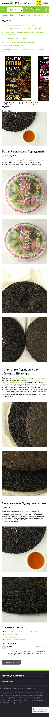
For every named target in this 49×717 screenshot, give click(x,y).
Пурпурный (6, 160)
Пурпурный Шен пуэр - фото (13, 46)
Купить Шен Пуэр (12, 637)
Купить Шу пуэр (11, 634)
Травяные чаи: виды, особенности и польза (19, 25)
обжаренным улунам (38, 380)
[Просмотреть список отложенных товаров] (27, 9)
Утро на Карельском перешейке (14, 38)
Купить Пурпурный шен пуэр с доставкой (21, 631)
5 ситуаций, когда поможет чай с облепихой (19, 42)
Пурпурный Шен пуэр (21, 378)
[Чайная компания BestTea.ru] (7, 3)
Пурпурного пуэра (13, 382)
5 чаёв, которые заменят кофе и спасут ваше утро (21, 29)
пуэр (26, 160)
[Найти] (21, 10)
